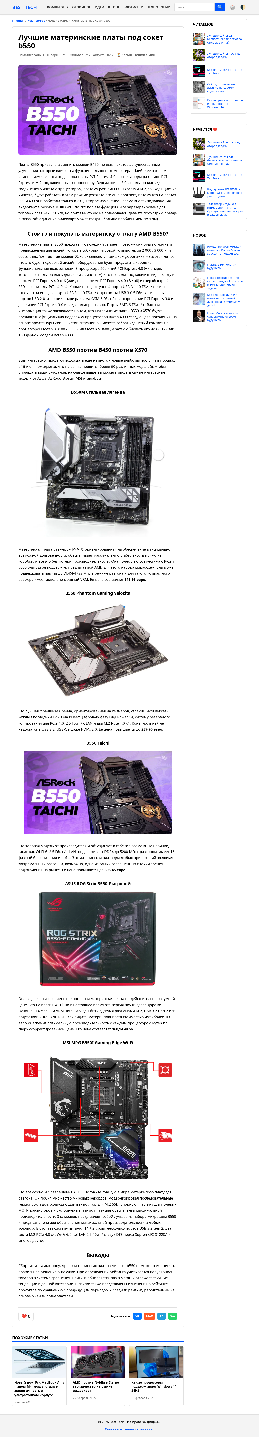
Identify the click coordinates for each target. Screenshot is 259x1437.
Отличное (81, 7)
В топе (114, 7)
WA (172, 1316)
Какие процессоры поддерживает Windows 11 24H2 (154, 1386)
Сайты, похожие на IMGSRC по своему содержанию (221, 87)
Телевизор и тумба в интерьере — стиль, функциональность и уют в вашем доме (225, 209)
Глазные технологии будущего (221, 266)
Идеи (99, 7)
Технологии (158, 7)
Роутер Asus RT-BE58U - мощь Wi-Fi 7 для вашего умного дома (225, 193)
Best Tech (24, 7)
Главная (18, 20)
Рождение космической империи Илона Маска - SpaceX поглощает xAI (224, 250)
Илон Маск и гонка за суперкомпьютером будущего (222, 316)
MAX (149, 1316)
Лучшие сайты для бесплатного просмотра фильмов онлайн (224, 39)
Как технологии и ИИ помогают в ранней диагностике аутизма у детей (223, 300)
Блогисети (133, 7)
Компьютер (57, 7)
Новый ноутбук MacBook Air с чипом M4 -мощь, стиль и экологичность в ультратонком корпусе (39, 1388)
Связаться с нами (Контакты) (129, 1429)
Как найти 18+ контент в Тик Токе (224, 71)
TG (161, 1316)
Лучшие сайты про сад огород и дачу (223, 55)
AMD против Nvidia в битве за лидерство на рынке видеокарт (96, 1386)
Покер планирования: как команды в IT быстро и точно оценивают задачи (225, 283)
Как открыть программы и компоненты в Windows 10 (225, 104)
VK (137, 1316)
